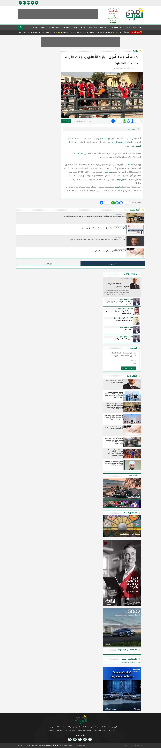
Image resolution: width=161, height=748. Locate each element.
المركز (126, 165)
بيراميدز (120, 179)
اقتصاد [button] (75, 27)
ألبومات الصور (132, 475)
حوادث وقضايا (92, 27)
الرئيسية (114, 727)
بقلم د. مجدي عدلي (126, 299)
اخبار (134, 27)
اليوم (69, 138)
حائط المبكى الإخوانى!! (124, 320)
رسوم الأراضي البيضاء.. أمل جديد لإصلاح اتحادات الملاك (119, 312)
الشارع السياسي (95, 727)
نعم (132, 360)
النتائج (124, 368)
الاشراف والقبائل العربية (84, 730)
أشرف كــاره (125, 279)
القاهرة (120, 142)
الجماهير (79, 153)
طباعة (65, 120)
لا (133, 364)
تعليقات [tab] (47, 264)
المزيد (35, 27)
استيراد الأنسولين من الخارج (123, 339)
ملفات (128, 27)
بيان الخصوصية (139, 746)
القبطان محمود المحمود (125, 309)
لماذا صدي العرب (129, 746)
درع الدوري (107, 172)
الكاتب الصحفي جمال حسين (123, 318)
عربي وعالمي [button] (54, 27)
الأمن (129, 138)
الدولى (114, 142)
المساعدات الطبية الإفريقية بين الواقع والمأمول (119, 303)
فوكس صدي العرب (69, 730)
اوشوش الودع (97, 730)
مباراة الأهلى (105, 138)
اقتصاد (64, 727)
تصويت (131, 368)
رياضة (83, 27)
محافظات (66, 27)
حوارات (104, 730)
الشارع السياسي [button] (117, 27)
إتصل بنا (122, 746)
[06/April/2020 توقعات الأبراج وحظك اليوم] (122, 526)
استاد (126, 142)
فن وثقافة (103, 27)
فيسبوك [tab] (112, 264)
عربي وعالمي (49, 727)
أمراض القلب (128, 330)
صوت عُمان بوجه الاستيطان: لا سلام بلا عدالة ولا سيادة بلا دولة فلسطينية (110, 32)
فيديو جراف (52, 730)
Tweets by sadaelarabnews (131, 662)
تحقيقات (43, 27)
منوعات (59, 730)
